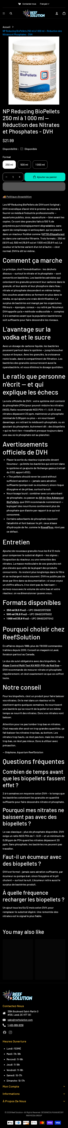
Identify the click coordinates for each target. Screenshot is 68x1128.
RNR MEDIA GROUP (34, 1115)
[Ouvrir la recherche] (11, 13)
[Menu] (4, 13)
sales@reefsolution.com (20, 1019)
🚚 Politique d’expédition (17, 196)
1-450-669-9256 (15, 1025)
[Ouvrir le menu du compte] (56, 13)
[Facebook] (5, 1032)
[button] (34, 186)
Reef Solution (17, 1112)
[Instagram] (10, 1032)
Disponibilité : (11, 148)
